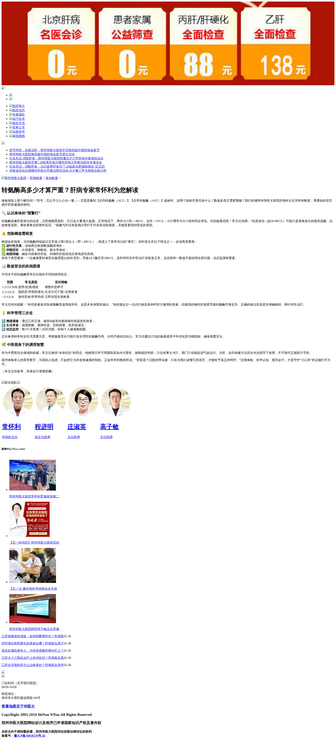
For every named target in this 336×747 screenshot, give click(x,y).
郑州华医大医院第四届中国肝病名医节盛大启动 (42, 154)
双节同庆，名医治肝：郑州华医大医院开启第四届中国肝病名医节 (54, 150)
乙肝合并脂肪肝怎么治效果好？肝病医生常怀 (33, 665)
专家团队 (18, 114)
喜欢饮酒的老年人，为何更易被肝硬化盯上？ (33, 650)
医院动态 (18, 110)
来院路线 (18, 136)
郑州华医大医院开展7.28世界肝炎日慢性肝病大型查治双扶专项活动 (55, 162)
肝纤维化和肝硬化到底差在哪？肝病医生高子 (33, 643)
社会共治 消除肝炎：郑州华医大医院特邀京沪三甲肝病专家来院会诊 (56, 158)
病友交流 (18, 123)
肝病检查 (36, 178)
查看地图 (9, 706)
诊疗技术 (18, 118)
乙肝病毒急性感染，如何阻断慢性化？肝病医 (33, 636)
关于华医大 (25, 706)
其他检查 (52, 178)
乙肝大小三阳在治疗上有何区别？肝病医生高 (33, 657)
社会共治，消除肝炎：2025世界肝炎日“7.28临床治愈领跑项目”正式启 (57, 166)
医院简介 (18, 106)
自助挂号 (18, 131)
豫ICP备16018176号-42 (29, 735)
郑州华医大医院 (15, 178)
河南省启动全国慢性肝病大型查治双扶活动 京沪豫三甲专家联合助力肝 (58, 170)
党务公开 (18, 127)
